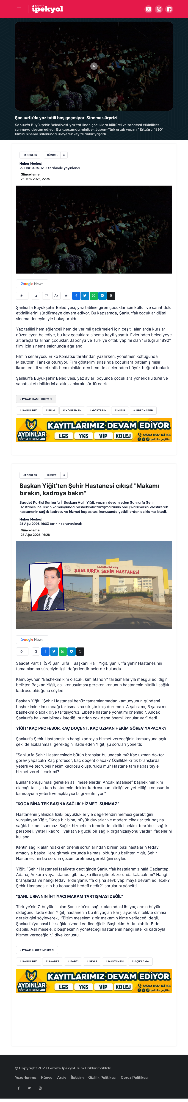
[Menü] (19, 9)
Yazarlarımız (25, 1078)
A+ (56, 295)
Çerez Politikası (134, 1078)
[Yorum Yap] (46, 296)
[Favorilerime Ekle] (36, 296)
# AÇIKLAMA (140, 961)
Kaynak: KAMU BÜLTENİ (36, 399)
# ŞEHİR (92, 961)
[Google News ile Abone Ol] (32, 284)
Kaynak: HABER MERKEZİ (37, 950)
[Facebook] (18, 1088)
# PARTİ (73, 961)
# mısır (120, 410)
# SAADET (52, 961)
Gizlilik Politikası (102, 1078)
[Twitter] (29, 1088)
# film (50, 410)
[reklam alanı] (94, 430)
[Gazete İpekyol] (47, 9)
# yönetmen (72, 410)
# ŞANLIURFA (29, 961)
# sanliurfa (29, 410)
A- (67, 295)
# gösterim (98, 410)
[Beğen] (22, 296)
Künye (47, 1078)
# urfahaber (143, 410)
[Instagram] (40, 1088)
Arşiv (61, 1078)
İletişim (77, 1078)
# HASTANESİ (115, 961)
